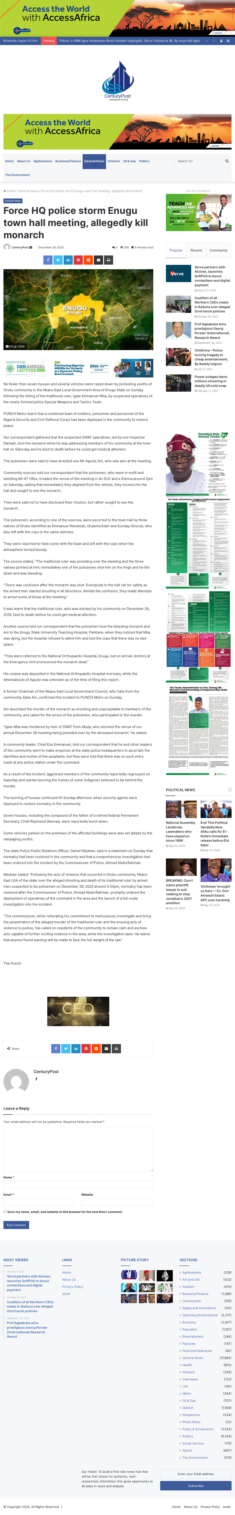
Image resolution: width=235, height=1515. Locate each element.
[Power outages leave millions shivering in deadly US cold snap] (178, 383)
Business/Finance (68, 161)
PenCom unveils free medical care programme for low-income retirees (109, 40)
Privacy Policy (72, 1286)
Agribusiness (43, 161)
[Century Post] (117, 79)
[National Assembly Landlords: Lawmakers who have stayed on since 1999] (181, 809)
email (66, 1294)
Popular (176, 250)
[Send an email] (30, 247)
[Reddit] (88, 260)
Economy (189, 1322)
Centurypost (191, 1301)
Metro (186, 1393)
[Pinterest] (78, 260)
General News (94, 161)
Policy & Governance (197, 1429)
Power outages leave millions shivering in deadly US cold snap (211, 381)
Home (9, 161)
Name (8, 1177)
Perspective (191, 1415)
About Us (23, 161)
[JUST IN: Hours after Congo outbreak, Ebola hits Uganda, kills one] (147, 1287)
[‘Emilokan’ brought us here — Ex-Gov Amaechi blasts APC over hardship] (216, 870)
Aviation (188, 1286)
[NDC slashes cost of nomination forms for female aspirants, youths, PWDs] (129, 1274)
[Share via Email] (98, 260)
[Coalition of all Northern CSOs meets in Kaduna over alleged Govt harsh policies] (178, 304)
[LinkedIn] (68, 260)
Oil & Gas (129, 161)
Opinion (187, 1408)
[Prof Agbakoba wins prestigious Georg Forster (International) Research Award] (178, 330)
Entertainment (192, 1336)
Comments (218, 250)
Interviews (190, 1379)
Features (188, 1343)
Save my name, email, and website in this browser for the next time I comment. (65, 1212)
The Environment (17, 175)
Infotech (114, 161)
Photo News (191, 1422)
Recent (196, 250)
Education (189, 1329)
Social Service (193, 1443)
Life (185, 1386)
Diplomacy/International (200, 1315)
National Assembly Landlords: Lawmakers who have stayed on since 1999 (180, 831)
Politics (144, 161)
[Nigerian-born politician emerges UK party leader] (129, 1287)
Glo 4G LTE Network (199, 191)
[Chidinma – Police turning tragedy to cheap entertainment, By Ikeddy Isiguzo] (178, 357)
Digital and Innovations (199, 1308)
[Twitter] (58, 260)
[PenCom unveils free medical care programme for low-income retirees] (165, 1275)
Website (87, 1194)
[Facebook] (48, 260)
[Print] (108, 260)
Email (8, 1194)
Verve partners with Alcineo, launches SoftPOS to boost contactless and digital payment (212, 276)
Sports (187, 1450)
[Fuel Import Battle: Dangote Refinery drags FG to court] (129, 1298)
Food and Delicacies (197, 1351)
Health (187, 1365)
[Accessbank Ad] (117, 131)
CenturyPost (20, 247)
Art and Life (191, 1279)
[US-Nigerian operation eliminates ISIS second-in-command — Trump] (165, 1298)
